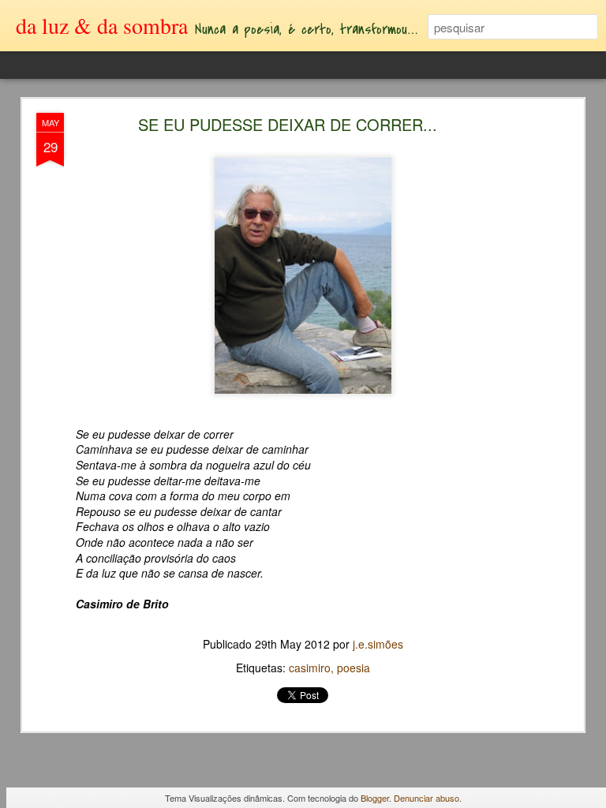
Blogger (375, 797)
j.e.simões (378, 644)
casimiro (310, 667)
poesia (353, 667)
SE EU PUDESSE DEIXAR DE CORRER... (287, 124)
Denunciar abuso (426, 797)
